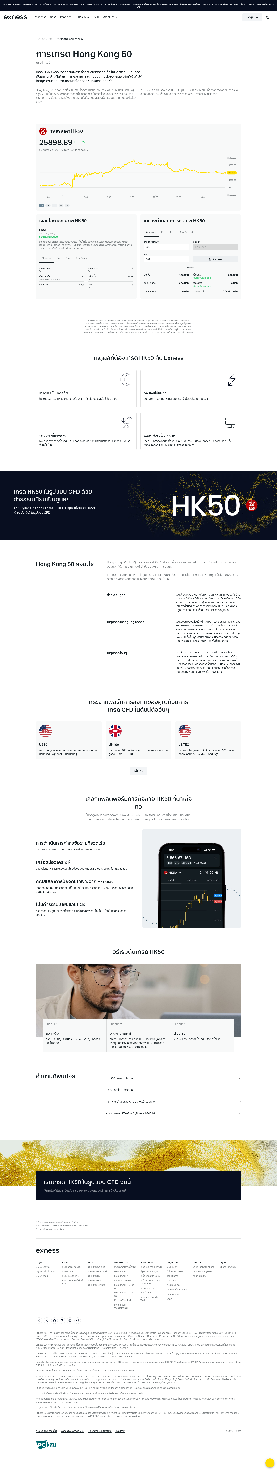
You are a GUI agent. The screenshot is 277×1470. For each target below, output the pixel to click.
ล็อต (145, 254)
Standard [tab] (46, 258)
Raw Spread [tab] (82, 258)
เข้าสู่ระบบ (252, 17)
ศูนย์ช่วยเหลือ (173, 1285)
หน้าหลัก (40, 38)
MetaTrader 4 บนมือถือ (124, 1294)
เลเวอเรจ (196, 242)
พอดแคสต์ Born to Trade (149, 1299)
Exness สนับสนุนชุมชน (178, 1289)
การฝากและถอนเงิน (71, 1267)
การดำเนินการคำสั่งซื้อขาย (73, 1282)
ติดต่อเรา (171, 1280)
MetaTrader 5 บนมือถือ (124, 1287)
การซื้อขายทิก (147, 1288)
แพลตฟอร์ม (66, 17)
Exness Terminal (122, 1300)
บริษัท (96, 17)
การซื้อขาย (40, 17)
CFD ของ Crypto (96, 1285)
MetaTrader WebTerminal (121, 1306)
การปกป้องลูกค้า (70, 1276)
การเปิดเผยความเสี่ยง (46, 1431)
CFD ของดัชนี (95, 1280)
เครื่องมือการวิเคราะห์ (151, 1267)
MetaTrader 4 (121, 1276)
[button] (41, 205)
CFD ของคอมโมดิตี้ (97, 1271)
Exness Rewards (227, 1267)
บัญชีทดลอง (42, 1276)
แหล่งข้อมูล (83, 17)
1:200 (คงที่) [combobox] (201, 247)
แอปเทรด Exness (122, 1280)
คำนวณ (217, 259)
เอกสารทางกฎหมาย (202, 1271)
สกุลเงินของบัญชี (151, 242)
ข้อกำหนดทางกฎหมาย (203, 1267)
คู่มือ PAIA (120, 1431)
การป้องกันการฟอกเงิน (72, 1431)
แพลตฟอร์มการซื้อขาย (125, 1267)
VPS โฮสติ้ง (145, 1292)
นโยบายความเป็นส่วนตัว (100, 1431)
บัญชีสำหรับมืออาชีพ (46, 1271)
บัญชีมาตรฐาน (43, 1267)
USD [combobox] (148, 247)
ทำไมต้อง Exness (175, 1271)
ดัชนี (51, 38)
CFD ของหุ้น (94, 1276)
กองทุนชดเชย (199, 1276)
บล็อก (169, 1299)
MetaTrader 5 (121, 1271)
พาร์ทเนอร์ (109, 17)
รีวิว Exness (172, 1276)
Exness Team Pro (175, 1294)
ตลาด (53, 17)
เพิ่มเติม (138, 771)
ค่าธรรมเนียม (68, 1271)
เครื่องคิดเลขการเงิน (150, 1276)
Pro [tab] (58, 258)
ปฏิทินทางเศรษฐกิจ (149, 1271)
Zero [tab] (68, 258)
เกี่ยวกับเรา (172, 1267)
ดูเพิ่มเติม (171, 1382)
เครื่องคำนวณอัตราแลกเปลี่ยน (150, 1282)
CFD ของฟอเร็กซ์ (96, 1267)
